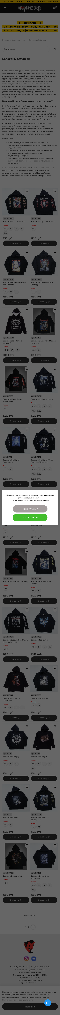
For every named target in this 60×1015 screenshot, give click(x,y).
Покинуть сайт (30, 508)
